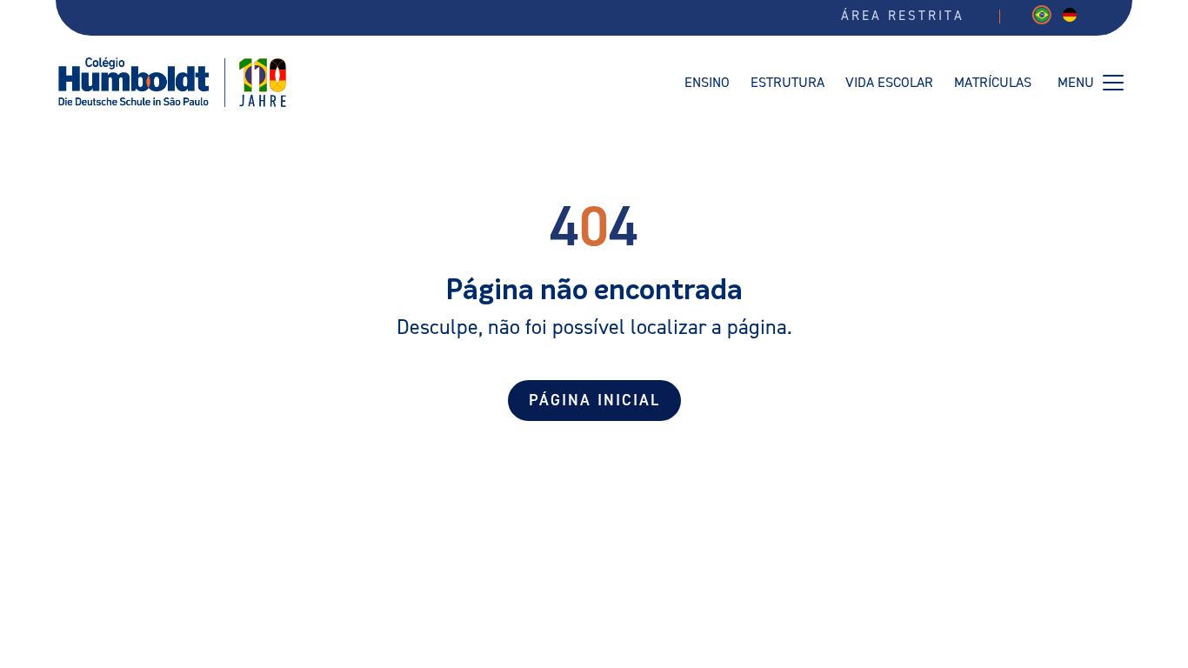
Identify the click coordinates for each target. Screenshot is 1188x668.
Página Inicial (594, 401)
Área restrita (902, 16)
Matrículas (992, 82)
